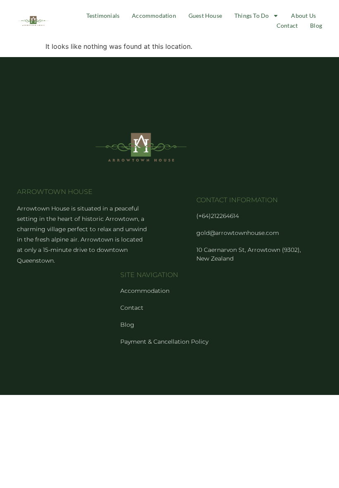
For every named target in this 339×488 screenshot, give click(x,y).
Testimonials (102, 15)
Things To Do (251, 15)
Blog (316, 25)
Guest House (205, 15)
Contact (287, 25)
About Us (303, 15)
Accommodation (154, 15)
